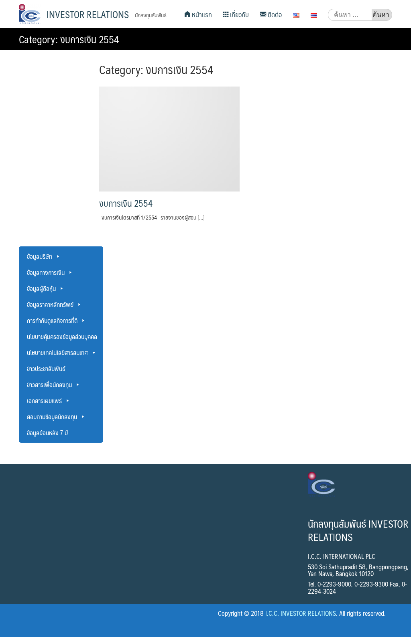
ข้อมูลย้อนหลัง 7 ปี (47, 432)
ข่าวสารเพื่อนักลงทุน (49, 384)
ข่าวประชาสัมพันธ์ (46, 368)
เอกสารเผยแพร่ (44, 400)
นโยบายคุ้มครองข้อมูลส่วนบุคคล (62, 336)
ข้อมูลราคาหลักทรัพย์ (50, 304)
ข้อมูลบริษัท (39, 256)
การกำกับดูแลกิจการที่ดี (52, 320)
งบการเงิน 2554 (126, 203)
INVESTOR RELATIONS (88, 14)
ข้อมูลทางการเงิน (46, 272)
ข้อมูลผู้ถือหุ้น (41, 288)
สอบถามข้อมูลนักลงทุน (52, 416)
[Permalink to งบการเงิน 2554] (169, 138)
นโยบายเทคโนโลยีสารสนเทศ (57, 352)
